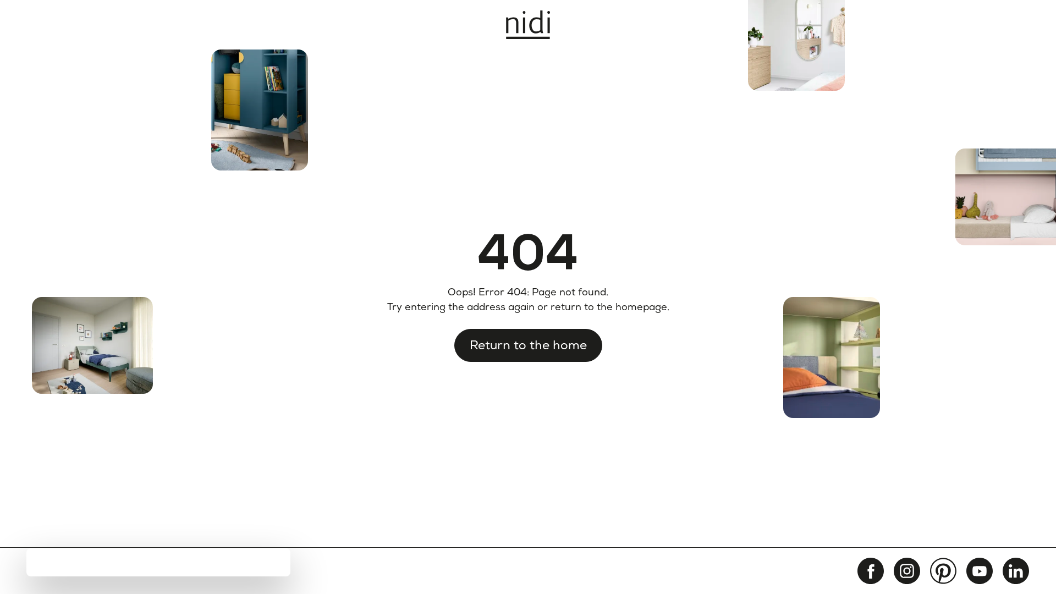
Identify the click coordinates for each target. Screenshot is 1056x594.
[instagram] (907, 571)
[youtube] (979, 571)
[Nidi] (528, 24)
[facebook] (870, 571)
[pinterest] (943, 571)
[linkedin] (1016, 571)
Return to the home (528, 345)
